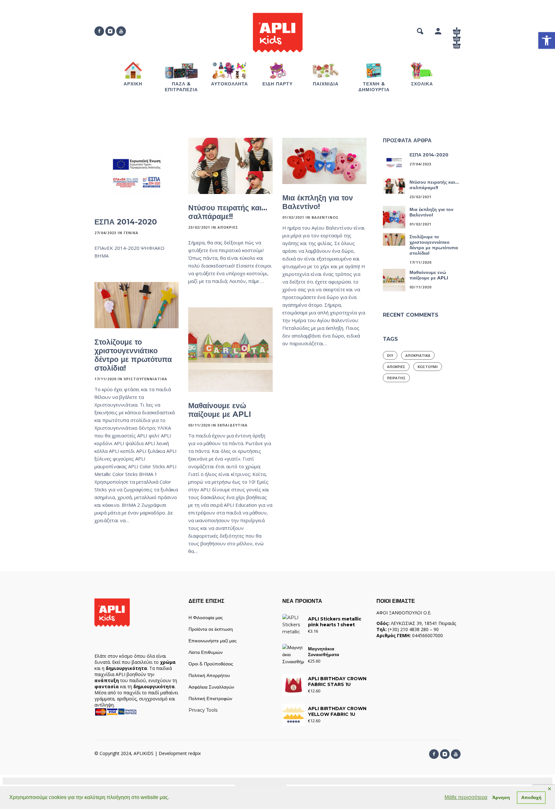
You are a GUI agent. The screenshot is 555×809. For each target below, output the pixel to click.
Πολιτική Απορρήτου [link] (209, 675)
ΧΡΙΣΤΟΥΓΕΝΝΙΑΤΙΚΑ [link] (145, 378)
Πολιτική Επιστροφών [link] (210, 698)
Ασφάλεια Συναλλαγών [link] (211, 687)
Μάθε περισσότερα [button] (466, 797)
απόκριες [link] (396, 366)
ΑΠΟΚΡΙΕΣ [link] (227, 227)
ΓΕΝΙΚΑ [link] (131, 232)
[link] (546, 40)
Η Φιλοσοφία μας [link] (206, 617)
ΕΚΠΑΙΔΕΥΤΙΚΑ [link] (232, 425)
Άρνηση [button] (501, 797)
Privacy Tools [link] (203, 710)
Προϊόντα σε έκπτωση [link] (211, 629)
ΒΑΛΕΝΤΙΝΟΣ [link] (325, 217)
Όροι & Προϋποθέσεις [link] (211, 664)
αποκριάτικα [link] (417, 355)
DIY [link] (390, 355)
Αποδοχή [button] (531, 797)
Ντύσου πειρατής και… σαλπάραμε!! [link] (227, 212)
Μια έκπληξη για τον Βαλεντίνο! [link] (317, 202)
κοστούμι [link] (428, 366)
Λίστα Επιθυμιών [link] (206, 652)
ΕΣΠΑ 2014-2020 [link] (125, 221)
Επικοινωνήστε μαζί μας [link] (213, 641)
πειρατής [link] (396, 377)
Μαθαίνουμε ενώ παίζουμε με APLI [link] (219, 410)
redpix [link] (194, 753)
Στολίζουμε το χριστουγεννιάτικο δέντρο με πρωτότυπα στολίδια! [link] (133, 355)
